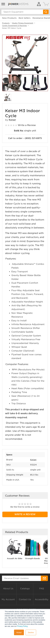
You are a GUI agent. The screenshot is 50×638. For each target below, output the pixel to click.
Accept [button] (19, 632)
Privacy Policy (22, 626)
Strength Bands (32, 558)
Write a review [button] (25, 514)
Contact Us (25, 599)
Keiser (12, 120)
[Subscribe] (44, 578)
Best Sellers (24, 18)
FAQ (41, 588)
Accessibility (41, 599)
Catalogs (25, 588)
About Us (8, 588)
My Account (8, 599)
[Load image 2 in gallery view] (7, 97)
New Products (9, 18)
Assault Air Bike (14, 558)
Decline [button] (31, 632)
